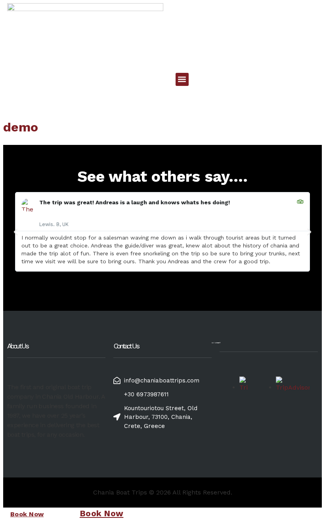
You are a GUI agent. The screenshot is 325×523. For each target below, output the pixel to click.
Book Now (27, 514)
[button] (182, 79)
